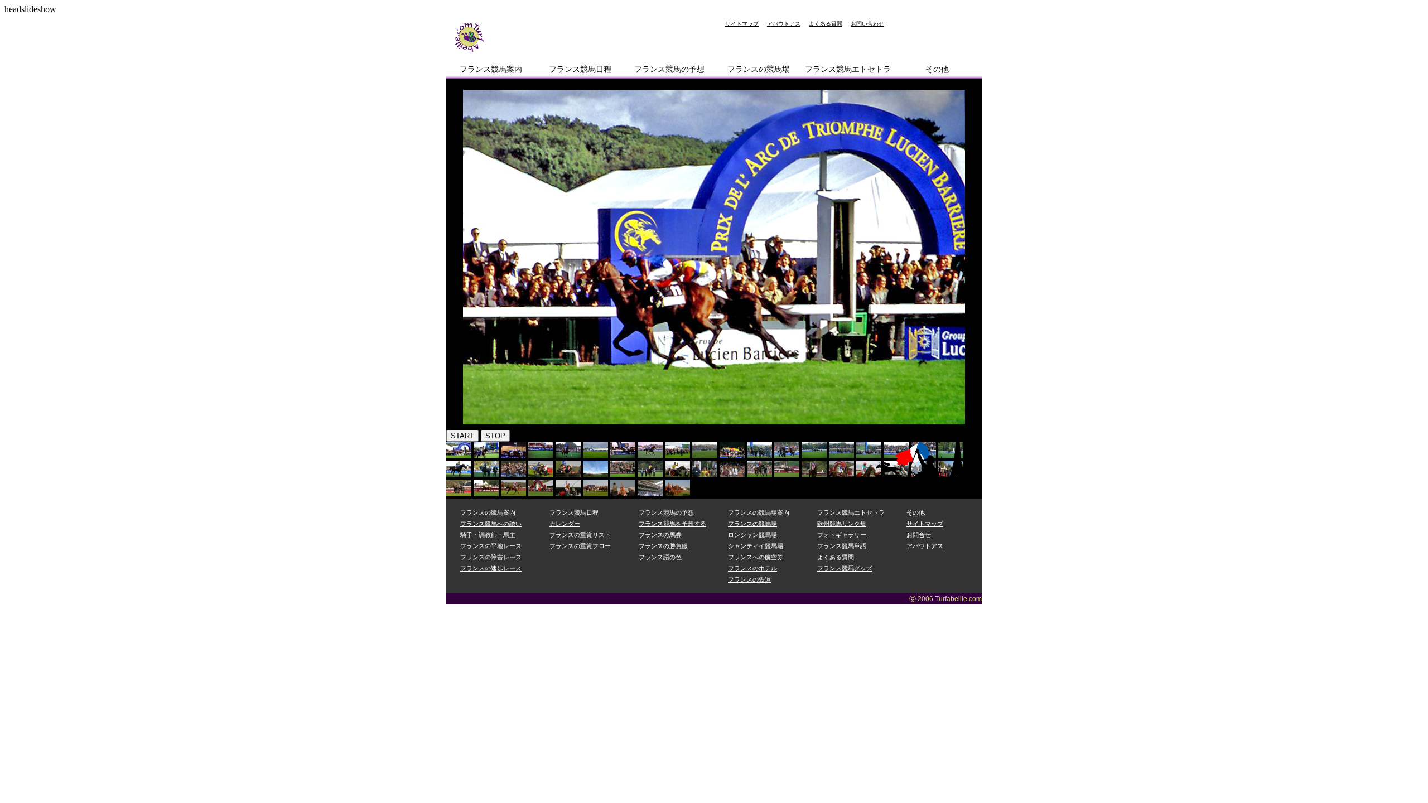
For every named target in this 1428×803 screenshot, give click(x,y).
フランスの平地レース (491, 546)
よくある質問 (825, 24)
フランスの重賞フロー (580, 546)
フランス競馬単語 (841, 546)
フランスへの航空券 (755, 557)
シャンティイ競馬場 (755, 546)
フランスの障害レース (491, 557)
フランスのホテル (752, 568)
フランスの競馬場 (758, 69)
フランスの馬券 (660, 534)
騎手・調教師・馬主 (487, 534)
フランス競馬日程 (580, 69)
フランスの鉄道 (749, 579)
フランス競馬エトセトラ (848, 69)
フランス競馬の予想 (669, 69)
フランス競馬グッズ (844, 568)
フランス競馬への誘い (491, 523)
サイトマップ (742, 24)
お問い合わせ (867, 24)
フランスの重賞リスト (580, 534)
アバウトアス (783, 24)
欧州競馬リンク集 (841, 523)
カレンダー (564, 523)
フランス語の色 (660, 557)
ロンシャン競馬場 (752, 534)
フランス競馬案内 (491, 69)
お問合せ (918, 534)
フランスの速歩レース (491, 568)
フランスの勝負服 (663, 546)
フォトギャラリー (841, 534)
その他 (937, 69)
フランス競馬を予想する (672, 523)
